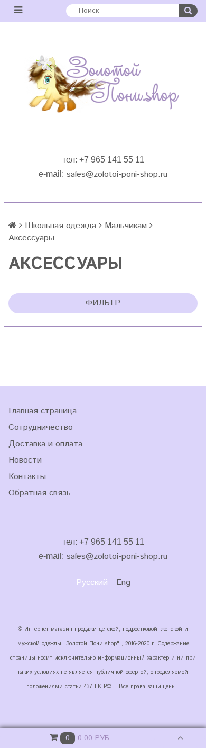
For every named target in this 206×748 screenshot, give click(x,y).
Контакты (27, 477)
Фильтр (103, 303)
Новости (25, 460)
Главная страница (42, 411)
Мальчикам (126, 226)
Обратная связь (39, 493)
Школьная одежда (60, 226)
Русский (92, 582)
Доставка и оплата (45, 444)
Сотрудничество (40, 427)
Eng (123, 582)
